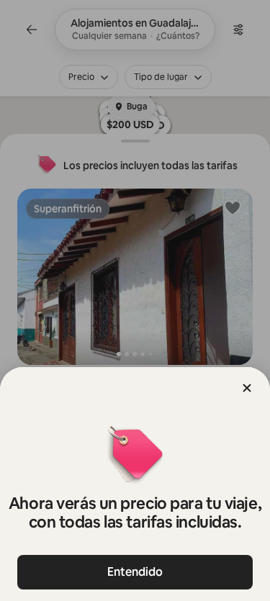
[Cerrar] (247, 388)
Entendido (135, 571)
